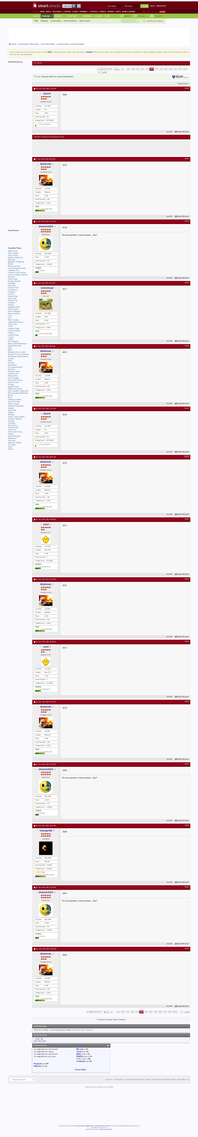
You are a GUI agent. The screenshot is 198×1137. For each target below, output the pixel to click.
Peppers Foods (14, 371)
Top (107, 16)
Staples (11, 412)
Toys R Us (12, 430)
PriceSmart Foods (15, 380)
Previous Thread (105, 1019)
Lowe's (10, 339)
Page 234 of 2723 (105, 69)
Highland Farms (14, 307)
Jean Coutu (12, 324)
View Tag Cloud (40, 1041)
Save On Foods (14, 402)
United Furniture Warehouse (14, 437)
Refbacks (37, 1066)
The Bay (11, 421)
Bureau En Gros (14, 266)
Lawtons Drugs (14, 329)
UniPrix (11, 434)
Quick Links (84, 21)
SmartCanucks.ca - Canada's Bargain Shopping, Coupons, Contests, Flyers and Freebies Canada (145, 1079)
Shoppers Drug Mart (16, 406)
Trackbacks (81, 1061)
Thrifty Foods (13, 427)
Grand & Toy (13, 301)
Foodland (11, 292)
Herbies (11, 305)
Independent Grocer (15, 322)
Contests (94, 11)
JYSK (10, 326)
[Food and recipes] (152, 12)
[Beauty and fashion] (148, 12)
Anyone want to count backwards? (57, 77)
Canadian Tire (13, 270)
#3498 (187, 221)
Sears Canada (13, 404)
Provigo (11, 384)
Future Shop (13, 296)
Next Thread (119, 1019)
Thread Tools (182, 83)
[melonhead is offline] (46, 304)
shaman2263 (46, 226)
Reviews (110, 11)
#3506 (187, 701)
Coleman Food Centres (17, 273)
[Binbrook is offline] (46, 180)
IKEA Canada (13, 320)
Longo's (11, 337)
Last (103, 73)
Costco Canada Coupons (17, 275)
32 (47, 560)
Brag (127, 16)
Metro (10, 350)
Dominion (11, 277)
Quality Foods (13, 387)
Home (42, 11)
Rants (118, 11)
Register (161, 6)
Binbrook (45, 164)
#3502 (187, 456)
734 (179, 69)
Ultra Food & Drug (15, 432)
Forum (47, 16)
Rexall (10, 395)
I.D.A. (10, 316)
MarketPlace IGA (14, 346)
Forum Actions (70, 21)
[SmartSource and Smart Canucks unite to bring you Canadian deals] (18, 236)
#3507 (187, 764)
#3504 (187, 579)
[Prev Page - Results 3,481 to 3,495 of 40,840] (122, 69)
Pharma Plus (13, 376)
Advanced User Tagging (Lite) (85, 1126)
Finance (102, 11)
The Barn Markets (15, 419)
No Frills (11, 363)
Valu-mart (11, 440)
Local (142, 16)
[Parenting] (156, 12)
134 (128, 69)
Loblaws (11, 333)
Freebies (83, 11)
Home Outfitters (14, 313)
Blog (36, 16)
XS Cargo (11, 445)
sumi (46, 524)
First (117, 70)
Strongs (11, 415)
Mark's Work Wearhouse (17, 344)
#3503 (187, 519)
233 (147, 69)
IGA (9, 318)
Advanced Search (155, 21)
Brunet (10, 264)
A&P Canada (13, 253)
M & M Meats (13, 341)
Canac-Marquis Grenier (17, 268)
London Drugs (13, 335)
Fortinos (11, 294)
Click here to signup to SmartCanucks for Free (49, 137)
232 (142, 69)
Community (55, 21)
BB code (79, 1049)
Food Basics (13, 290)
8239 (181, 77)
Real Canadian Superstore (18, 391)
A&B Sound (12, 251)
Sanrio (47, 93)
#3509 (187, 887)
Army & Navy (13, 255)
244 (165, 69)
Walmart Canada (14, 443)
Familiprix (11, 283)
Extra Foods (13, 279)
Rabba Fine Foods (15, 389)
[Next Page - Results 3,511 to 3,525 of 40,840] (99, 72)
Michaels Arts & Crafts (17, 352)
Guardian (11, 303)
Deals (48, 11)
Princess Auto (13, 382)
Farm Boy (12, 285)
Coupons (67, 11)
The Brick (11, 423)
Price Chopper (13, 378)
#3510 (187, 948)
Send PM (169, 132)
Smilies (79, 1052)
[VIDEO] (79, 1056)
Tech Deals (57, 11)
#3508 (187, 825)
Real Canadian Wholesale (18, 393)
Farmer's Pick (13, 288)
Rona (10, 397)
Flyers (75, 11)
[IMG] (78, 1054)
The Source (12, 425)
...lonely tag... (39, 1039)
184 (133, 69)
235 (156, 69)
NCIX (10, 361)
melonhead (47, 288)
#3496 (187, 88)
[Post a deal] (162, 12)
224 (137, 69)
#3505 (187, 641)
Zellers (10, 449)
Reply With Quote (183, 132)
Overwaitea (12, 365)
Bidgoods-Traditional (16, 262)
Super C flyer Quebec (16, 417)
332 (47, 120)
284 (170, 69)
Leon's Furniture (14, 331)
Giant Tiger (12, 298)
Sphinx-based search (106, 1129)
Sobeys (11, 408)
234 (151, 69)
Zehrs (10, 447)
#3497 (187, 159)
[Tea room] (144, 12)
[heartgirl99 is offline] (46, 848)
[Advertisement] (83, 147)
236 (161, 69)
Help (152, 6)
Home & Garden (128, 11)
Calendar (44, 21)
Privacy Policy (181, 1079)
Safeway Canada (14, 399)
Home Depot (13, 309)
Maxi (10, 348)
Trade (159, 16)
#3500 (187, 346)
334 (175, 69)
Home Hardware (14, 311)
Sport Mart (12, 410)
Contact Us (108, 1079)
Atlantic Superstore (15, 257)
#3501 (187, 408)
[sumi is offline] (46, 539)
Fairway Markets (14, 281)
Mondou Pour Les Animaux (18, 354)
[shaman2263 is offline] (46, 244)
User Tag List (37, 63)
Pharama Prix (13, 374)
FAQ (36, 21)
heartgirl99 (46, 830)
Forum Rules (80, 1070)
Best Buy (11, 260)
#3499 (187, 283)
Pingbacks (38, 1064)
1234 (185, 69)
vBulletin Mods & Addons (102, 1126)
